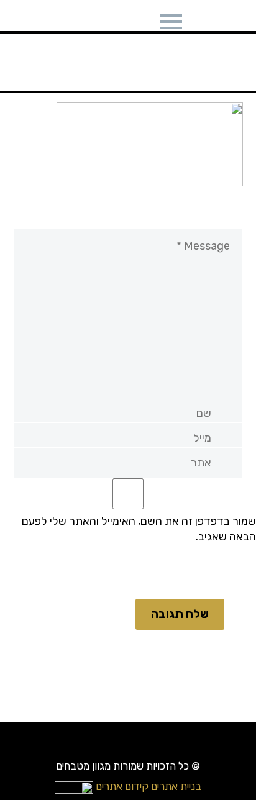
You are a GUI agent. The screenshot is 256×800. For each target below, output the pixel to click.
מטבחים (165, 28)
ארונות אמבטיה (90, 28)
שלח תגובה (180, 614)
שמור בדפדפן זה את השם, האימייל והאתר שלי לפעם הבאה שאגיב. (139, 528)
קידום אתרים (122, 786)
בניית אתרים (176, 786)
